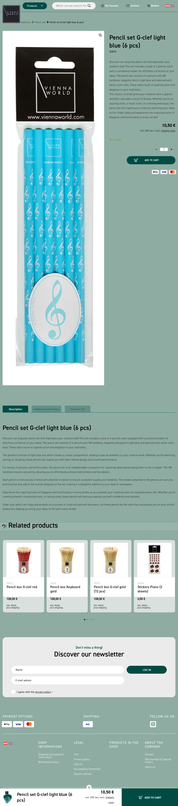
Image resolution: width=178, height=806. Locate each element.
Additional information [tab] (46, 409)
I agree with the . (35, 692)
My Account (111, 5)
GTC (76, 754)
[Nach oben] (89, 787)
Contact (134, 5)
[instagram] (153, 724)
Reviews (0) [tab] (77, 409)
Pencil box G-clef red (152, 587)
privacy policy (43, 692)
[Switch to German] (167, 5)
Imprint (78, 764)
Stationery (26, 22)
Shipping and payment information (51, 756)
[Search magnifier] (89, 5)
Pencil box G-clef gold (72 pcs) (66, 589)
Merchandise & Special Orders (158, 760)
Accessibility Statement (87, 769)
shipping (15, 607)
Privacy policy (82, 759)
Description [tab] (15, 409)
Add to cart (152, 160)
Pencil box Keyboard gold (22, 589)
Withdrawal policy (48, 762)
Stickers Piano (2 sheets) (106, 589)
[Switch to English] (172, 5)
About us (150, 767)
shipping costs (168, 130)
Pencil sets (40, 22)
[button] (84, 619)
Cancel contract (83, 774)
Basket (155, 5)
